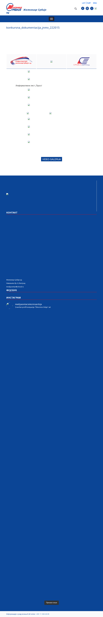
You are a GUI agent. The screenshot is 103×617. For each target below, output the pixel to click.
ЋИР (89, 3)
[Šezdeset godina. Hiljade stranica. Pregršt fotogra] (51, 465)
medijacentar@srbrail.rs (15, 287)
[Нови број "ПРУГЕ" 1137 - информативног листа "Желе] (51, 318)
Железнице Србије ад (14, 280)
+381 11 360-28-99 (42, 614)
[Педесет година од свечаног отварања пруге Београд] (21, 459)
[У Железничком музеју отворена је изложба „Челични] (82, 382)
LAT (83, 3)
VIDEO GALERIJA (51, 159)
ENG (95, 3)
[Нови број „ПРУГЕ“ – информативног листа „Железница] (21, 318)
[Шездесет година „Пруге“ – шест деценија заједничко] (82, 525)
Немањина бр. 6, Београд (15, 283)
